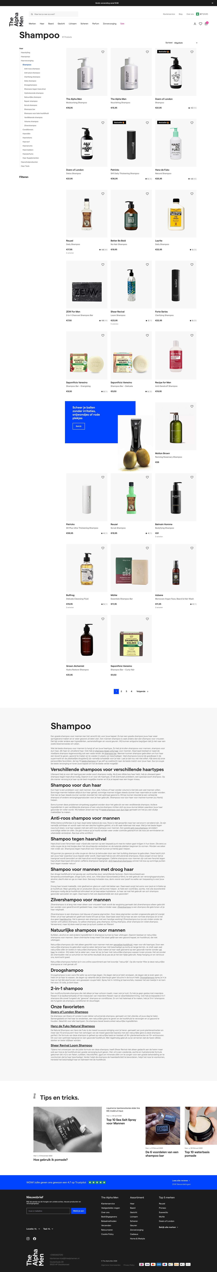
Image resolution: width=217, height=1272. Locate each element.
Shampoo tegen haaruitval (35, 89)
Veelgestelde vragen (110, 1208)
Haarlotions (27, 138)
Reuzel (162, 1204)
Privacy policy (129, 1265)
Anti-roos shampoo (32, 69)
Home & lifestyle (137, 1239)
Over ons (105, 1212)
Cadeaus (134, 1234)
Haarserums (27, 146)
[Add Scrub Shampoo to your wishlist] (147, 477)
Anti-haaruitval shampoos (120, 861)
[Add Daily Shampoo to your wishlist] (102, 194)
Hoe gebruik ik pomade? (50, 1159)
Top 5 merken (167, 1197)
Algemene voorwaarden (111, 1265)
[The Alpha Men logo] (16, 19)
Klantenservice (108, 1204)
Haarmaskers (28, 150)
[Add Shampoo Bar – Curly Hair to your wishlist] (147, 619)
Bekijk (79, 426)
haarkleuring (65, 919)
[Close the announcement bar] (212, 3)
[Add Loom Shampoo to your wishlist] (147, 265)
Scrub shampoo (30, 105)
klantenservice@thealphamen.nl (64, 1258)
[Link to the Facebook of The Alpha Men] (34, 1238)
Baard (132, 1208)
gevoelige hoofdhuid (123, 945)
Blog (34, 1095)
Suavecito (163, 1212)
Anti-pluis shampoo (32, 73)
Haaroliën (26, 134)
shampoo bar (111, 753)
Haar (21, 48)
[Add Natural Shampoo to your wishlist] (191, 123)
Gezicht (133, 1212)
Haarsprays (25, 57)
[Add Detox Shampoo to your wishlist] (102, 123)
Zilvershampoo (30, 125)
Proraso (162, 1208)
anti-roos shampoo (139, 828)
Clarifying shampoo (32, 77)
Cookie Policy (107, 1234)
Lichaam (134, 1217)
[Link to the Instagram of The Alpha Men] (28, 1238)
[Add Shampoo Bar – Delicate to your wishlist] (147, 335)
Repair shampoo (30, 101)
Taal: (45, 1229)
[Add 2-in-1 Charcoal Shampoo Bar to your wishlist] (102, 265)
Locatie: (30, 1229)
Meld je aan (78, 1211)
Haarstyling (25, 52)
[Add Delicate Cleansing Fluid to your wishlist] (102, 548)
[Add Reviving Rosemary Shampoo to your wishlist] (191, 406)
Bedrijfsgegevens (109, 1217)
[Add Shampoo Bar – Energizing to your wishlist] (102, 335)
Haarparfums (28, 154)
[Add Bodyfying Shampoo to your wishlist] (191, 477)
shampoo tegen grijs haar (107, 751)
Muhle (162, 1217)
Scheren (134, 1221)
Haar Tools (25, 166)
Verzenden (106, 1225)
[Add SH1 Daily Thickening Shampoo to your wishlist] (147, 123)
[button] (39, 48)
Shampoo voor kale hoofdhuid (36, 113)
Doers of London (166, 1221)
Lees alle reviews (180, 1180)
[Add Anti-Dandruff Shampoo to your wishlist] (191, 335)
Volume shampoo (31, 121)
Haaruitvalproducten (29, 162)
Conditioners (28, 130)
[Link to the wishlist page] (200, 24)
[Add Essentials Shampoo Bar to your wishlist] (147, 548)
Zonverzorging (136, 1230)
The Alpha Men (109, 1197)
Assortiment (137, 1197)
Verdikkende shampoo (33, 117)
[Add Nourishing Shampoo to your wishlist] (147, 52)
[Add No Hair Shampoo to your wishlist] (147, 194)
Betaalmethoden (109, 1221)
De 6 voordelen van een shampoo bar (162, 1153)
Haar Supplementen (31, 158)
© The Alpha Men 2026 (109, 1261)
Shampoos (27, 65)
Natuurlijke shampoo (32, 97)
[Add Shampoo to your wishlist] (191, 52)
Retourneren (107, 1230)
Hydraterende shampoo (34, 93)
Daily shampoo (30, 81)
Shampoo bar (29, 109)
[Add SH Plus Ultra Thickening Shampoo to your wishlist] (102, 477)
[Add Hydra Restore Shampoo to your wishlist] (102, 619)
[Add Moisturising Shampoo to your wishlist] (102, 52)
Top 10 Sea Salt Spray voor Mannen (121, 1121)
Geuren (133, 1225)
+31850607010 (56, 1255)
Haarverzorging (27, 61)
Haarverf (26, 142)
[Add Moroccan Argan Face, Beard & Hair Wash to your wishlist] (191, 548)
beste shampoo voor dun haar (115, 810)
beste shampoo (89, 761)
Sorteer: (169, 43)
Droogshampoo (30, 85)
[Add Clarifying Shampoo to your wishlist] (191, 265)
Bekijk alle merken (167, 1227)
